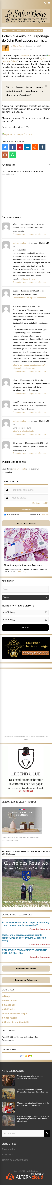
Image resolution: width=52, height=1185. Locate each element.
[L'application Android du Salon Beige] (31, 1056)
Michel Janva (18, 46)
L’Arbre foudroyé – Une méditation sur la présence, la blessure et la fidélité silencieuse (33, 1118)
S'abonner (7, 1154)
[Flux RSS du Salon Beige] (29, 1056)
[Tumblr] (42, 147)
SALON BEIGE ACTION (26, 523)
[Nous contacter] (23, 1056)
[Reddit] (35, 147)
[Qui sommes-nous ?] (21, 1056)
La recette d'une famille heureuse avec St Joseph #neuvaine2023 (25, 736)
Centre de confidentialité (16, 1022)
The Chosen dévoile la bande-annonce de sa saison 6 (30, 1077)
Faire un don (10, 1000)
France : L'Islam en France (13, 30)
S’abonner (9, 1005)
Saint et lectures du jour (16, 1013)
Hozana (26, 739)
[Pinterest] (20, 147)
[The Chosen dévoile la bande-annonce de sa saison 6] (8, 1085)
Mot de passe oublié (40, 503)
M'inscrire (45, 514)
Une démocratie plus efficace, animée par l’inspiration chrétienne (33, 1104)
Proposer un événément (26, 980)
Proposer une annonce (26, 968)
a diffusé (24, 55)
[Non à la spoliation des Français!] (26, 561)
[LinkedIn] (27, 147)
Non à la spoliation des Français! (23, 565)
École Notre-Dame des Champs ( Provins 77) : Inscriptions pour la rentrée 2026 (25, 924)
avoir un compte (19, 469)
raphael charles (19, 243)
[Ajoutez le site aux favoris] (26, 1056)
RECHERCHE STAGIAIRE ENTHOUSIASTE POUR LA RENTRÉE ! (24, 951)
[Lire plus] (22, 571)
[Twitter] (5, 147)
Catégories (9, 1009)
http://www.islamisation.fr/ (23, 431)
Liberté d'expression (33, 30)
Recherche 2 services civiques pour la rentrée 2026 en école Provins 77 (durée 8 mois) (24, 938)
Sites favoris (10, 1018)
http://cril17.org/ (28, 279)
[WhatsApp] (12, 155)
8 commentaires (16, 50)
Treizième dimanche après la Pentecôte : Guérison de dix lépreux (32, 1090)
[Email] (5, 155)
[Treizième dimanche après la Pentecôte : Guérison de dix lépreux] (8, 1098)
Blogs (7, 996)
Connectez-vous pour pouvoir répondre (29, 234)
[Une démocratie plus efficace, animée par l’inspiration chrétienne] (8, 1112)
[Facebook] (12, 147)
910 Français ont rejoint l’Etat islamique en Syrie (22, 171)
